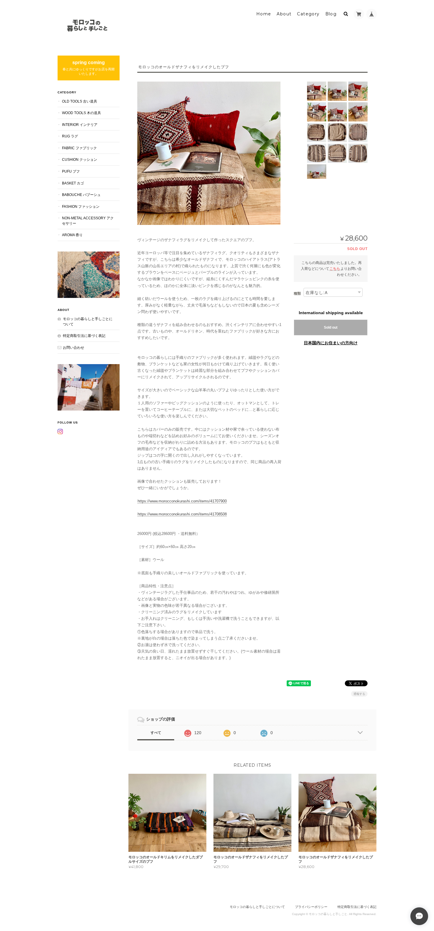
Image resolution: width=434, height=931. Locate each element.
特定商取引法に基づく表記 (84, 336)
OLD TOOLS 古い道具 (79, 101)
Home (263, 14)
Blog (331, 14)
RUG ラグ (70, 136)
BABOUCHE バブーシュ (81, 195)
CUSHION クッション (79, 159)
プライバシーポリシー (311, 907)
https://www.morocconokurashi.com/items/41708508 (182, 514)
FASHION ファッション (80, 206)
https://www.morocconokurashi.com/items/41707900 (182, 501)
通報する (359, 693)
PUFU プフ (71, 171)
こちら (334, 268)
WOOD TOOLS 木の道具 (81, 113)
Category (308, 14)
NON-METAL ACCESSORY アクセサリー (88, 220)
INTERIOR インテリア (79, 124)
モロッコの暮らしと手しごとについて (87, 321)
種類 (297, 293)
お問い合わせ (73, 347)
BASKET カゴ (73, 183)
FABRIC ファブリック (79, 148)
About (284, 14)
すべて (156, 733)
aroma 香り (72, 235)
